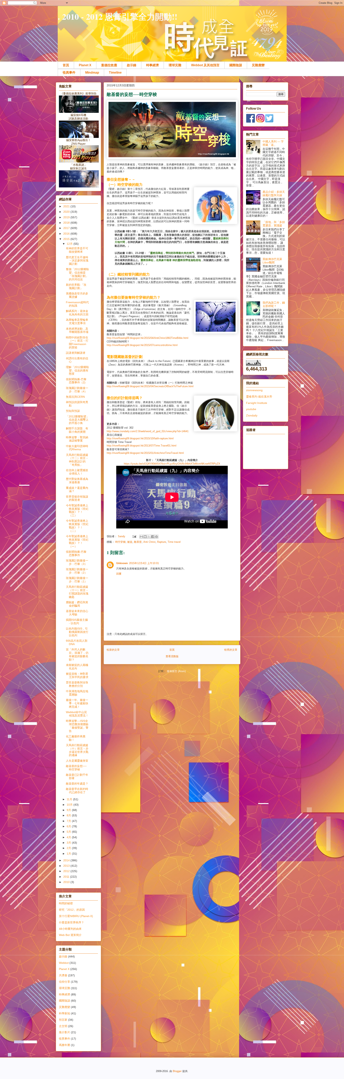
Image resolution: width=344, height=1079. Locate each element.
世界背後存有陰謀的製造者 (77, 498)
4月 (69, 837)
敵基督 (138, 541)
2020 (66, 211)
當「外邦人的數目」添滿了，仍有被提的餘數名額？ (77, 654)
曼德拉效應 (109, 65)
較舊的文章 (230, 649)
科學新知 (64, 1013)
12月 (70, 243)
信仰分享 (64, 981)
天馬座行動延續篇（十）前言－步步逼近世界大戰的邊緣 (77, 750)
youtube (251, 409)
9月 (69, 810)
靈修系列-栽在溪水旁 (259, 396)
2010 (66, 882)
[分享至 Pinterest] (156, 537)
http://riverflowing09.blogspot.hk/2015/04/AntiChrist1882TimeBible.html (147, 337)
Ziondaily (251, 415)
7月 (69, 821)
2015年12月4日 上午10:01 (144, 563)
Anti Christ (149, 541)
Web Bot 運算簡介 (70, 935)
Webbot (64, 962)
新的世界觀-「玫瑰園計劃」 (76, 286)
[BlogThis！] (145, 537)
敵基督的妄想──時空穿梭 (76, 767)
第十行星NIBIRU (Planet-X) (76, 916)
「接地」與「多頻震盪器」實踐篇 (274, 223)
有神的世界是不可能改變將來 (77, 250)
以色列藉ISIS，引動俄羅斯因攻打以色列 (77, 632)
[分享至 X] (149, 537)
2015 (66, 239)
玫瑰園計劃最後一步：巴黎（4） (77, 389)
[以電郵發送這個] (141, 537)
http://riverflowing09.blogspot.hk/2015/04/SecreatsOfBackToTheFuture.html (150, 386)
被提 (129, 541)
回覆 (118, 573)
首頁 (66, 65)
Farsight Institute (256, 403)
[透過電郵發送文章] (134, 536)
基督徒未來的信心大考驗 (77, 612)
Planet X (85, 65)
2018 (66, 222)
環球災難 (175, 65)
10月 (70, 804)
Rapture (161, 541)
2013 (66, 865)
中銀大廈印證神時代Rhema (77, 447)
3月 (69, 842)
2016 (66, 233)
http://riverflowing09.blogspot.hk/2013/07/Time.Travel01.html (141, 445)
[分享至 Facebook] (153, 537)
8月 (69, 815)
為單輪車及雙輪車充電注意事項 (77, 321)
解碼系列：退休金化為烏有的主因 (77, 312)
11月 (70, 799)
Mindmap (92, 72)
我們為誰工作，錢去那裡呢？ (274, 304)
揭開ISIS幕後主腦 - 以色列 (77, 621)
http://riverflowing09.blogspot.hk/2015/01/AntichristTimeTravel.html (145, 452)
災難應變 (258, 65)
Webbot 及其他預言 (205, 65)
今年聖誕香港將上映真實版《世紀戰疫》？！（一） (77, 541)
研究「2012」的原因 (72, 909)
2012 (66, 871)
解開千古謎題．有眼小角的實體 (77, 430)
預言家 (63, 1019)
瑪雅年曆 (64, 1045)
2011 (66, 876)
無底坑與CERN (75, 396)
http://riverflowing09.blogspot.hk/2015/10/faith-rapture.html (140, 438)
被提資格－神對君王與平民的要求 (77, 675)
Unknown (122, 563)
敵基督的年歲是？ (77, 783)
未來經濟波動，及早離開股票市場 (77, 330)
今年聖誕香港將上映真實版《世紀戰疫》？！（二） (77, 525)
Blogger (177, 1071)
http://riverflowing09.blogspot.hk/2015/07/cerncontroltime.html (142, 345)
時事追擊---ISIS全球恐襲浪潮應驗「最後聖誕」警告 (77, 725)
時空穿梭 (120, 541)
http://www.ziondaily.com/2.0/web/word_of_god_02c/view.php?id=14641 (148, 431)
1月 (69, 853)
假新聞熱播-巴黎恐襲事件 (76, 553)
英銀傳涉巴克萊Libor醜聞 (272, 260)
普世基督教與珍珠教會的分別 (77, 684)
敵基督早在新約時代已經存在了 (77, 790)
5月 (69, 831)
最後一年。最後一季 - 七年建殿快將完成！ (77, 703)
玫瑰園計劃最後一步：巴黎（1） (77, 579)
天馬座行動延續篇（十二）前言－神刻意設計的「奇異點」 (77, 459)
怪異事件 (69, 72)
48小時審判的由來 (70, 928)
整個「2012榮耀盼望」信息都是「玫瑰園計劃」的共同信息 (77, 274)
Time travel (174, 541)
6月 (69, 826)
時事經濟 (152, 65)
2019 (66, 217)
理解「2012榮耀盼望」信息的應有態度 (77, 370)
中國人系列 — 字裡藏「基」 (273, 143)
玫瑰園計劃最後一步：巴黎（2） (77, 571)
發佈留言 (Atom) (176, 671)
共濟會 (63, 975)
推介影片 (64, 1032)
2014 (66, 860)
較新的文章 (113, 649)
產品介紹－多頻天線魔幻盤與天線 (274, 193)
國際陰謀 (235, 65)
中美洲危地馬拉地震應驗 (77, 693)
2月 (69, 848)
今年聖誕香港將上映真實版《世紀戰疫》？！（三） (77, 510)
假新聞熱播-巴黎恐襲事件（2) (76, 381)
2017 (66, 228)
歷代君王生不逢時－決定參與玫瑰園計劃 (77, 261)
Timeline (115, 72)
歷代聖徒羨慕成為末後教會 (77, 480)
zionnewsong (254, 390)
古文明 (63, 1026)
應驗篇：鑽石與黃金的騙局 (77, 604)
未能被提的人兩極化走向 (77, 666)
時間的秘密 (66, 903)
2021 (66, 206)
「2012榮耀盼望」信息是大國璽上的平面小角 (77, 420)
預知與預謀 (73, 410)
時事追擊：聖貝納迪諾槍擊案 (77, 439)
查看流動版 (172, 656)
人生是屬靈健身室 (77, 760)
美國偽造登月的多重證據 (77, 295)
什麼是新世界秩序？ (71, 922)
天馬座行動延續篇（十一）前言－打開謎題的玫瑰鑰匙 (77, 591)
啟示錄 (131, 65)
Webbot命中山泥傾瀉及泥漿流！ (77, 714)
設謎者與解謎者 (75, 352)
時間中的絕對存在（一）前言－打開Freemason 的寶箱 (77, 342)
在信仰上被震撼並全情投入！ (77, 472)
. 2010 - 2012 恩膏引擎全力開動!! (117, 16)
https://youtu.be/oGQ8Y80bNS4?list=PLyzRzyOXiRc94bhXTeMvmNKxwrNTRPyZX (172, 463)
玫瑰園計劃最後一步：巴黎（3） (77, 562)
